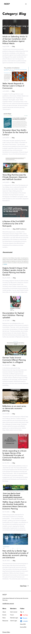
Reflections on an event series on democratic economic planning (14, 408)
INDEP (7, 4)
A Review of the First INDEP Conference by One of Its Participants (13, 223)
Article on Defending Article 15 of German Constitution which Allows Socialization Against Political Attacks (14, 40)
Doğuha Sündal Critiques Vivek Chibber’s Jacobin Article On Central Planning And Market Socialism (14, 271)
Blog (13, 46)
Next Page (24, 586)
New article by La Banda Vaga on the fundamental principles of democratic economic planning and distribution (15, 554)
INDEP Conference (21, 229)
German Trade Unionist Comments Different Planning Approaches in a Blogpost (14, 359)
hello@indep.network (8, 603)
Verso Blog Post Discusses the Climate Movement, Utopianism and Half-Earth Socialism (14, 177)
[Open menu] (26, 4)
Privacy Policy (6, 632)
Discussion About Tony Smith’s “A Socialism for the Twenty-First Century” (15, 132)
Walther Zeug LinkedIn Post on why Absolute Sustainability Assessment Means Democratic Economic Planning (14, 505)
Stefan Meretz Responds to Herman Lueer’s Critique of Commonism (13, 85)
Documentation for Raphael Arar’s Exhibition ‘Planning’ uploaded (13, 315)
